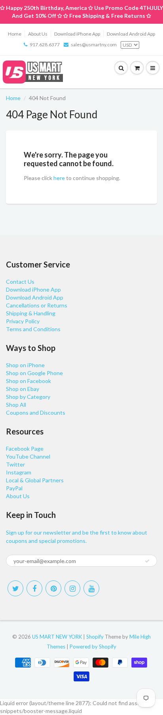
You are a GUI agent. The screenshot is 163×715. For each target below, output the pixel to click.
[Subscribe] (147, 561)
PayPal (14, 488)
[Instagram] (72, 588)
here (59, 177)
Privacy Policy (23, 321)
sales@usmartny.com (94, 44)
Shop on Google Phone (34, 373)
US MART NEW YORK (57, 636)
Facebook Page (25, 448)
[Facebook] (34, 588)
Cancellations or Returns (36, 305)
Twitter (15, 464)
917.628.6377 (45, 44)
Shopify (95, 636)
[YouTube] (91, 588)
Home (14, 34)
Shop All (16, 404)
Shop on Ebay (22, 388)
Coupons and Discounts (35, 412)
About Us (37, 34)
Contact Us (20, 281)
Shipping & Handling (30, 313)
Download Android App (131, 34)
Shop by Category (28, 396)
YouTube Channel (28, 456)
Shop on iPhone (25, 365)
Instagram (18, 472)
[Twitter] (15, 588)
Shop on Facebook (28, 380)
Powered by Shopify (93, 646)
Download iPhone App (77, 34)
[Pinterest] (53, 588)
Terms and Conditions (33, 329)
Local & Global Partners (35, 480)
